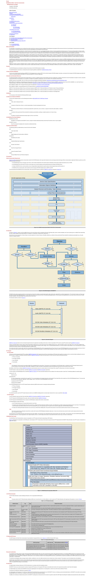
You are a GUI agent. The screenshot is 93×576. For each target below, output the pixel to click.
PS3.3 (66, 542)
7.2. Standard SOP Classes (16, 32)
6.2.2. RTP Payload (16, 28)
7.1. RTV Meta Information (15, 31)
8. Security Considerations (13, 33)
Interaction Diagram (14, 39)
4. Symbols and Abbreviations (14, 21)
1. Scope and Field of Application (15, 14)
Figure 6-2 (23, 297)
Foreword (11, 13)
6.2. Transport (13, 25)
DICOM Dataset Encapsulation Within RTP (18, 40)
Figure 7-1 (11, 419)
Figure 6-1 (15, 232)
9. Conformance (12, 34)
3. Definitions (11, 18)
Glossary (12, 19)
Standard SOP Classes (15, 45)
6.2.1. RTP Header (16, 27)
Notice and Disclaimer (13, 12)
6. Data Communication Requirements (15, 23)
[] (46, 69)
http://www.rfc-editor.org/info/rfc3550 (43, 84)
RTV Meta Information (15, 44)
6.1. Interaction (13, 24)
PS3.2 (30, 570)
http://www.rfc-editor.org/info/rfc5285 (42, 86)
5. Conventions (11, 22)
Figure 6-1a (59, 169)
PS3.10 (80, 499)
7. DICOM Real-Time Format (14, 29)
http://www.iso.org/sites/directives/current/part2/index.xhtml (57, 80)
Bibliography (13, 16)
